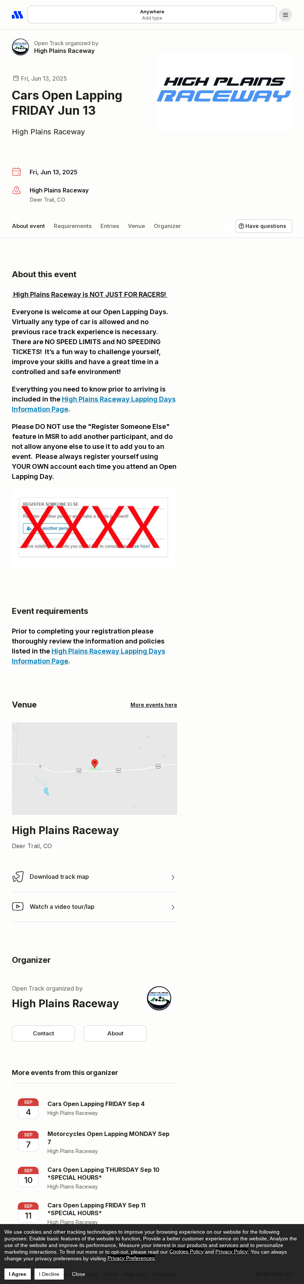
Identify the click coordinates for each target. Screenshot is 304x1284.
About (115, 1033)
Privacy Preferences (131, 1258)
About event (28, 225)
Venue (136, 225)
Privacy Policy (231, 1251)
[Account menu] (285, 14)
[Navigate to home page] (18, 14)
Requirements (73, 225)
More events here (153, 705)
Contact (43, 1033)
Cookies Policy (186, 1251)
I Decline (49, 1274)
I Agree (17, 1274)
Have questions (265, 226)
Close (78, 1274)
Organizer (167, 225)
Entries (109, 225)
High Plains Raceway (64, 50)
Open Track (49, 43)
